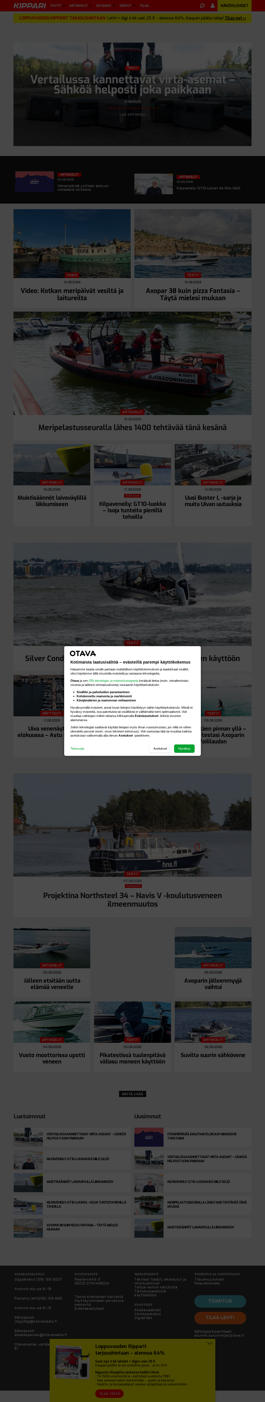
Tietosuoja (77, 748)
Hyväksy (184, 748)
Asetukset (160, 748)
